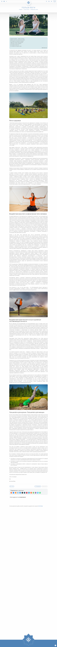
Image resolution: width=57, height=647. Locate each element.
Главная (20, 9)
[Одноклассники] (16, 493)
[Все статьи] (6, 1)
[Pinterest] (27, 493)
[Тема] (4, 1)
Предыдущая (38, 486)
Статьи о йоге (26, 9)
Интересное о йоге (34, 9)
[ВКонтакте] (14, 493)
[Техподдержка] (55, 645)
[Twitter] (23, 493)
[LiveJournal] (25, 493)
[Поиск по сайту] (46, 1)
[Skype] (38, 493)
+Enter (40, 506)
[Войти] (51, 1)
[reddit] (31, 493)
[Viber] (36, 493)
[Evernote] (40, 493)
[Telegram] (18, 493)
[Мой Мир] (20, 493)
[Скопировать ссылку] (12, 493)
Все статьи (12, 486)
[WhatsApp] (34, 493)
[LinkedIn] (29, 493)
